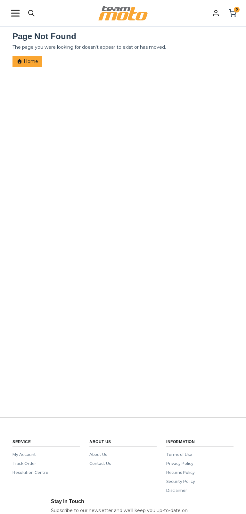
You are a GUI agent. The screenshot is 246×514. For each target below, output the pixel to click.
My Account (24, 454)
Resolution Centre (30, 472)
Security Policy (180, 481)
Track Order (24, 463)
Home (30, 61)
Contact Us (100, 463)
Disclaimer (176, 490)
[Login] (216, 13)
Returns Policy (180, 472)
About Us (98, 454)
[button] (15, 13)
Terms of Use (179, 454)
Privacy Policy (179, 463)
